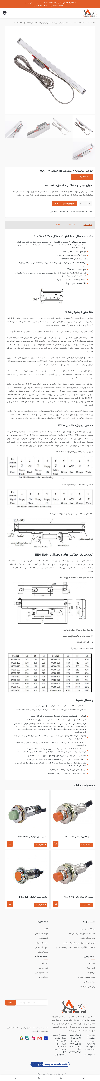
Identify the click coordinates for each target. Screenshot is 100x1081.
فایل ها (58, 224)
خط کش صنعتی (78, 23)
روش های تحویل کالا (87, 986)
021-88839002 (41, 5)
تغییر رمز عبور (43, 968)
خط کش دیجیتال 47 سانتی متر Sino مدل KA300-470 (33, 23)
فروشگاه (92, 963)
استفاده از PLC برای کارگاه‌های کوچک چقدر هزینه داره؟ (75, 947)
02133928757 (75, 1052)
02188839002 (89, 1055)
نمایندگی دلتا (43, 952)
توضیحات (87, 225)
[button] (55, 844)
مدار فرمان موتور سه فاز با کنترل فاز (82, 933)
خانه (93, 23)
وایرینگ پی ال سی (88, 929)
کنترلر (46, 929)
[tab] (88, 225)
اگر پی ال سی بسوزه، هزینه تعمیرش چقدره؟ (79, 943)
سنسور (88, 23)
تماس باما (91, 968)
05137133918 (60, 1055)
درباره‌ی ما (91, 972)
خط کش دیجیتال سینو (63, 23)
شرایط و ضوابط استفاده (86, 977)
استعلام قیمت (82, 176)
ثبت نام (45, 963)
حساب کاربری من (41, 972)
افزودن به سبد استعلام (64, 203)
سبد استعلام (43, 977)
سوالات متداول (89, 982)
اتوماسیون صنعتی (41, 933)
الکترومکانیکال (43, 938)
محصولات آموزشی (41, 943)
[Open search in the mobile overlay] (61, 1078)
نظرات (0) (72, 224)
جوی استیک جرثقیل (87, 938)
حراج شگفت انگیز (41, 947)
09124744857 (59, 5)
